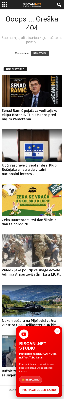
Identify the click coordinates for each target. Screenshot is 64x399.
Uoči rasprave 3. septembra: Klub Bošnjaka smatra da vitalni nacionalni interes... (29, 169)
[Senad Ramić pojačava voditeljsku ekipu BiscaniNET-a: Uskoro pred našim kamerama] (32, 91)
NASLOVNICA (39, 53)
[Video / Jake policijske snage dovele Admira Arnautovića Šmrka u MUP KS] (32, 250)
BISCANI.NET (15, 389)
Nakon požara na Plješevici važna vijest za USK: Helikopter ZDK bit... (30, 322)
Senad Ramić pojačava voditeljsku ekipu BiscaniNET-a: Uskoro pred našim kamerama (29, 114)
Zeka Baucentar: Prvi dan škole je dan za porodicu (29, 222)
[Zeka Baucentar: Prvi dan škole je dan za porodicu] (32, 200)
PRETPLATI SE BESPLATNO (39, 390)
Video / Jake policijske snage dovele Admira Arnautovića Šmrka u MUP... (31, 272)
